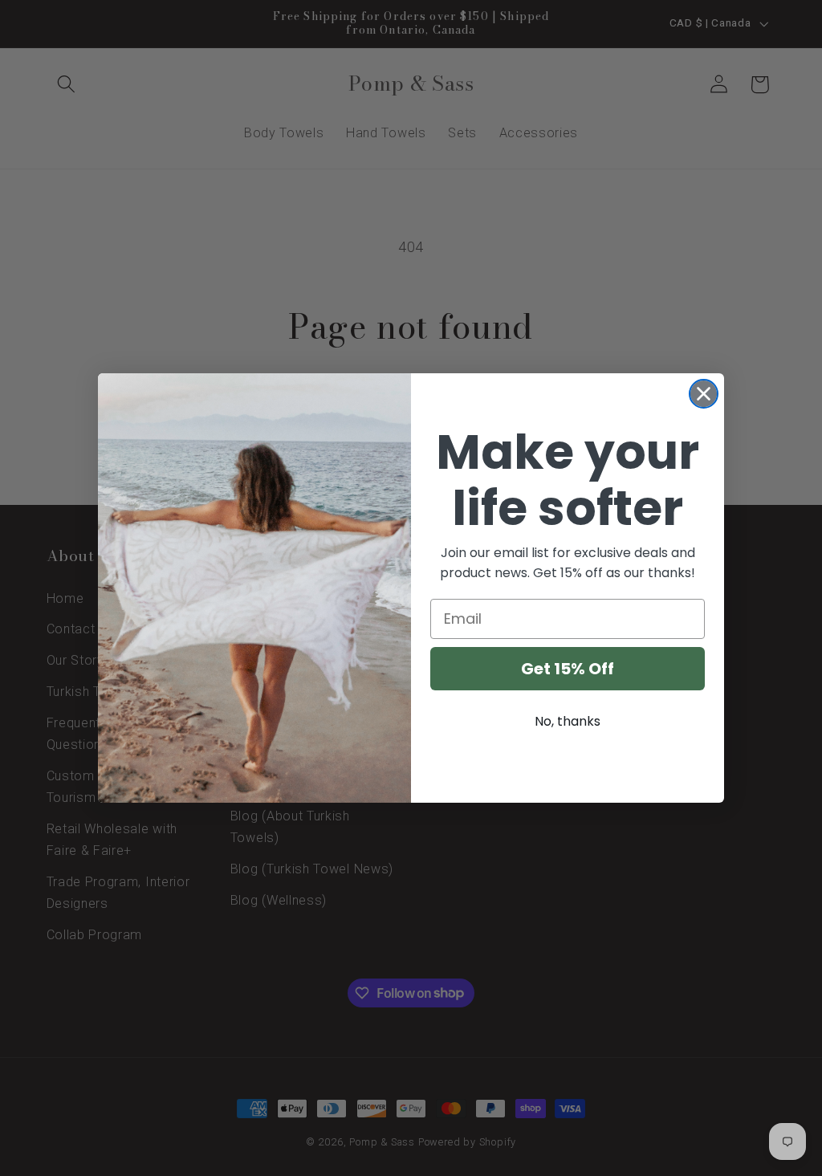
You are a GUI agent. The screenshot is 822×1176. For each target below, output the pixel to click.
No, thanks (567, 721)
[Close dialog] (704, 394)
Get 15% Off (567, 668)
